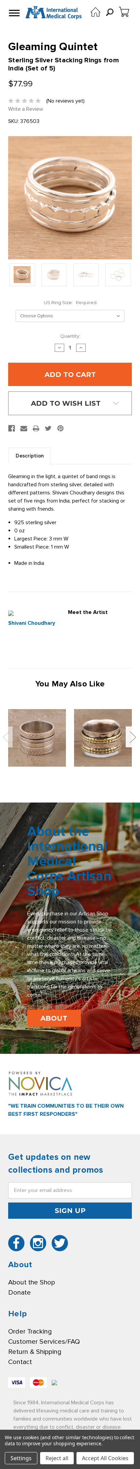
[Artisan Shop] (95, 12)
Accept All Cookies (105, 1458)
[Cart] (124, 12)
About (53, 1018)
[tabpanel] (37, 738)
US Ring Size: (70, 302)
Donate (19, 1293)
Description (30, 456)
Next (132, 737)
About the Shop (31, 1282)
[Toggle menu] (13, 13)
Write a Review (25, 109)
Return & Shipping (34, 1352)
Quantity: (70, 336)
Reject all (57, 1458)
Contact (20, 1362)
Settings (21, 1458)
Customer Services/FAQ (44, 1342)
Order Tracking (30, 1331)
